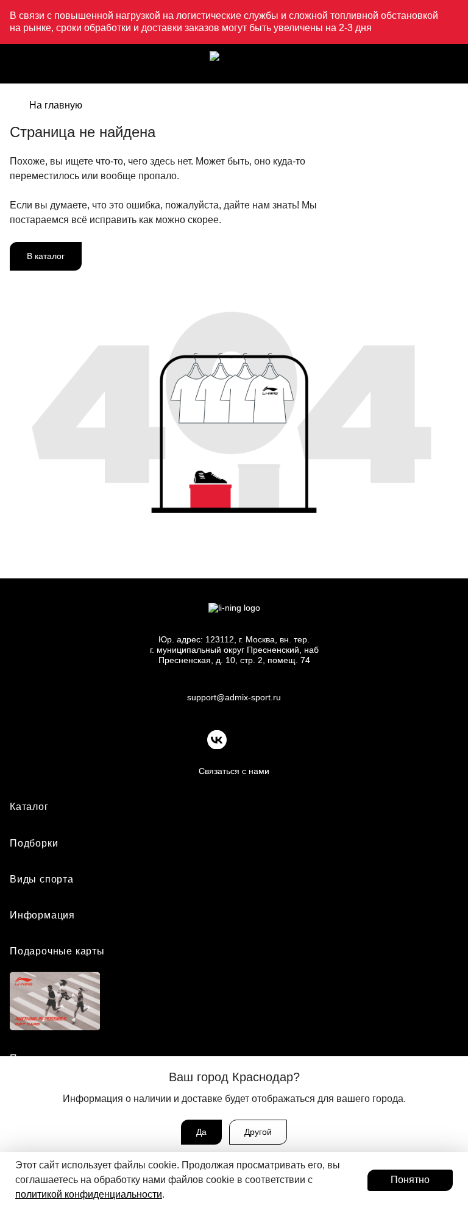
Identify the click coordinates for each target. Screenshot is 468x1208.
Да (201, 1132)
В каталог (46, 256)
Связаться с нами (234, 771)
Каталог (29, 806)
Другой (258, 1132)
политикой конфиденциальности (88, 1194)
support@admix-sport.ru (234, 697)
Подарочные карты (57, 951)
